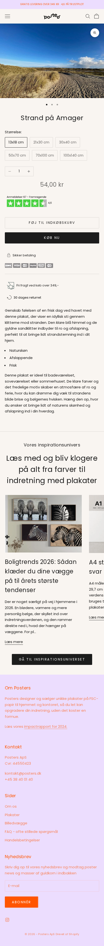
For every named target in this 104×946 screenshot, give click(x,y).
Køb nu (52, 237)
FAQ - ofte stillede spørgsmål (31, 831)
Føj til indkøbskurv (52, 222)
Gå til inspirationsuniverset (52, 659)
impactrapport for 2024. (45, 726)
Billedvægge (16, 823)
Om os (11, 806)
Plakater (12, 814)
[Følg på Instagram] (7, 919)
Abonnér (21, 902)
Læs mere (14, 641)
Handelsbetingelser (22, 840)
